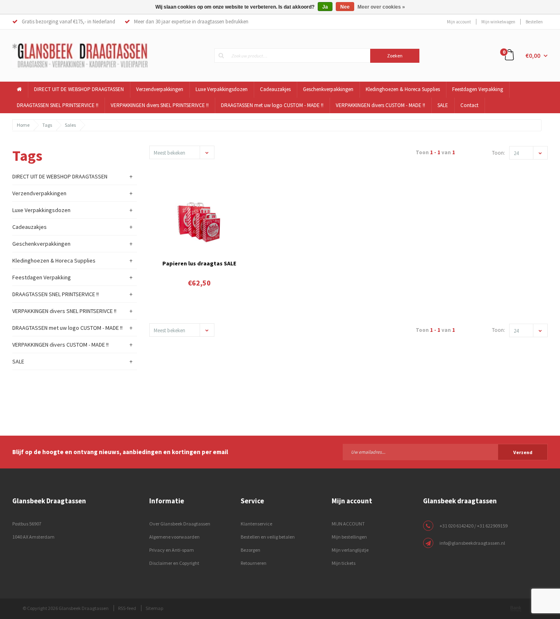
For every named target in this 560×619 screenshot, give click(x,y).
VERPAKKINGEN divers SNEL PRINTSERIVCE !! (160, 105)
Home (23, 125)
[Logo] (80, 55)
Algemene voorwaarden (174, 537)
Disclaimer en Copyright (174, 563)
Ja (325, 7)
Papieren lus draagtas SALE (199, 263)
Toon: (498, 152)
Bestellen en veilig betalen (268, 537)
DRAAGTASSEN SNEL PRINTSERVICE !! (57, 105)
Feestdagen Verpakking (477, 89)
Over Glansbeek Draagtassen (179, 524)
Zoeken (395, 56)
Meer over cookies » (381, 7)
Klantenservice (256, 524)
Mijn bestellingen (349, 537)
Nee (345, 7)
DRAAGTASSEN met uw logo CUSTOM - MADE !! (272, 105)
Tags (47, 125)
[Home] (19, 90)
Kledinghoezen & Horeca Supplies (403, 89)
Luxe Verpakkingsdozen (222, 89)
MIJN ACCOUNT (348, 524)
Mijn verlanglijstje (350, 550)
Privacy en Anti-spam (171, 550)
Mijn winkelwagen (498, 22)
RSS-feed (127, 608)
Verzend (523, 452)
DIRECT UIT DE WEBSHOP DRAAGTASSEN (79, 89)
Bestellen (534, 22)
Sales (70, 125)
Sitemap (154, 608)
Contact (469, 105)
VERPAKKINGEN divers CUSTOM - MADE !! (380, 105)
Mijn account (459, 22)
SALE (442, 105)
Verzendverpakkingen (159, 89)
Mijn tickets (343, 563)
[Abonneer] (445, 451)
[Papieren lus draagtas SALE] (199, 220)
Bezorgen (250, 550)
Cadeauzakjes (275, 89)
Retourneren (253, 563)
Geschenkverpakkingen (328, 89)
